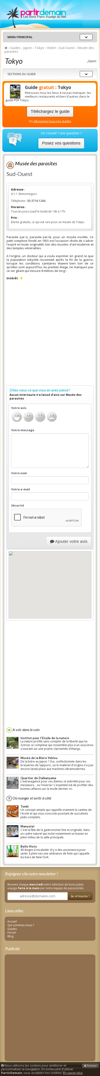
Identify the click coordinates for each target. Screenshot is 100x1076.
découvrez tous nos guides (52, 121)
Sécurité (17, 505)
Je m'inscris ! (80, 896)
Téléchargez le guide (50, 111)
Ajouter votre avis (70, 541)
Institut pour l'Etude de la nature (44, 738)
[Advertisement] (50, 334)
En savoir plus (73, 1073)
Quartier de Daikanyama (38, 778)
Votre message (22, 430)
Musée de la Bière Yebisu (38, 758)
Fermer (91, 1066)
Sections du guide (21, 74)
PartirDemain (42, 14)
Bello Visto (28, 846)
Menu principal (20, 37)
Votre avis (19, 408)
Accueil (12, 921)
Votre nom (19, 473)
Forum (11, 932)
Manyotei (27, 826)
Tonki (24, 806)
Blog (10, 936)
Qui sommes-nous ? (20, 925)
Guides (12, 929)
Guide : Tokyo (48, 87)
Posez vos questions (61, 143)
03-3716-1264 (36, 201)
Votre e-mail (20, 489)
